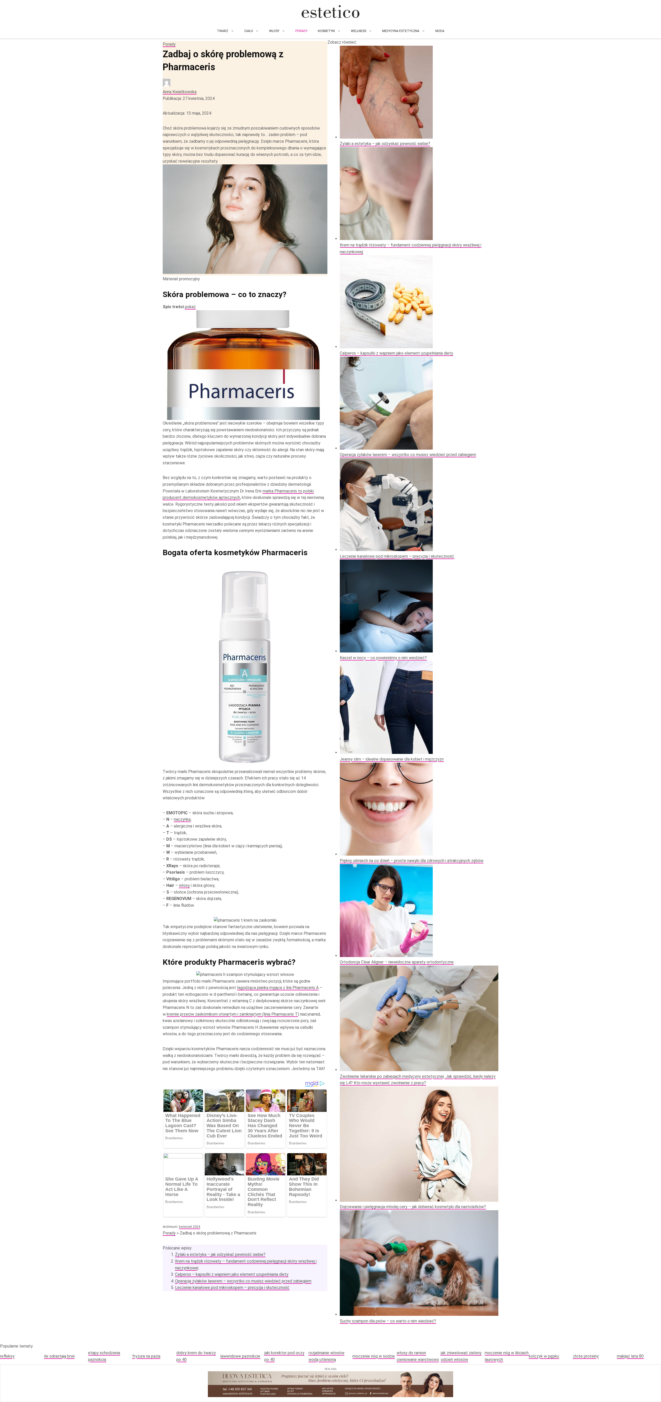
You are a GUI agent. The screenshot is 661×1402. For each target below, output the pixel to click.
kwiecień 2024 (189, 1227)
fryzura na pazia (146, 1356)
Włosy (274, 31)
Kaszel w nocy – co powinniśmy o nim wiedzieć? (383, 657)
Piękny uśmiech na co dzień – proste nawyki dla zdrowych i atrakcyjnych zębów (411, 860)
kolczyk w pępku (544, 1356)
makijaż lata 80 (630, 1356)
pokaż (190, 306)
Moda (439, 31)
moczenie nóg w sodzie (373, 1356)
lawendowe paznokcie (240, 1356)
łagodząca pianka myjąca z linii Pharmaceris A (278, 987)
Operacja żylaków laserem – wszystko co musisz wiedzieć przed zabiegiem (243, 1281)
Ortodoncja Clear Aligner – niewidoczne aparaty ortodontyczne (397, 962)
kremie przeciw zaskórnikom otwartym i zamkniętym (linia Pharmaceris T (232, 1014)
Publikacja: (189, 98)
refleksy (7, 1356)
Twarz (222, 31)
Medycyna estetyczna (400, 31)
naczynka (182, 819)
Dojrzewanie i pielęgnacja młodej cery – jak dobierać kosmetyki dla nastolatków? (413, 1206)
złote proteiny (586, 1356)
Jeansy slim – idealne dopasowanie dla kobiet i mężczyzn (392, 759)
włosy (184, 885)
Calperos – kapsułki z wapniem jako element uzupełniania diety (231, 1274)
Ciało (248, 31)
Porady (301, 31)
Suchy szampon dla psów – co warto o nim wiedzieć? (388, 1321)
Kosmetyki (326, 31)
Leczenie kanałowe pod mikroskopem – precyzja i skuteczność (232, 1287)
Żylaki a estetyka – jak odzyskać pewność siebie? (220, 1254)
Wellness (358, 31)
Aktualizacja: (187, 113)
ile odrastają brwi (59, 1356)
